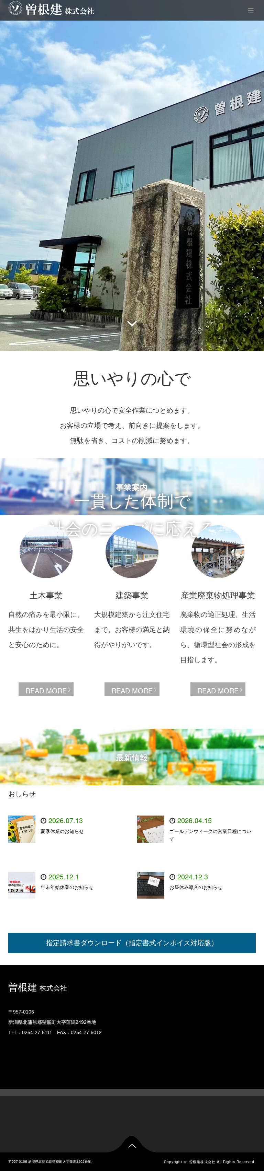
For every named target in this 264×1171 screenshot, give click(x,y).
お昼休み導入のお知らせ (195, 887)
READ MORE (46, 690)
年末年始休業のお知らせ (67, 887)
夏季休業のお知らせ (62, 831)
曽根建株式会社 (32, 9)
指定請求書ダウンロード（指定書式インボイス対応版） (132, 943)
